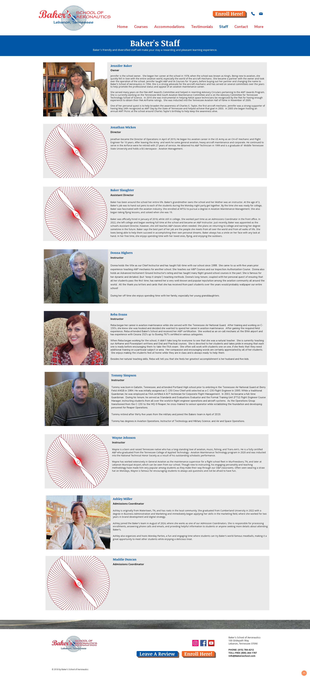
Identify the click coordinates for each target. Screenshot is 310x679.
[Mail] (261, 13)
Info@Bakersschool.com (241, 655)
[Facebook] (203, 643)
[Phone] (253, 13)
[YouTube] (211, 643)
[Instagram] (195, 643)
